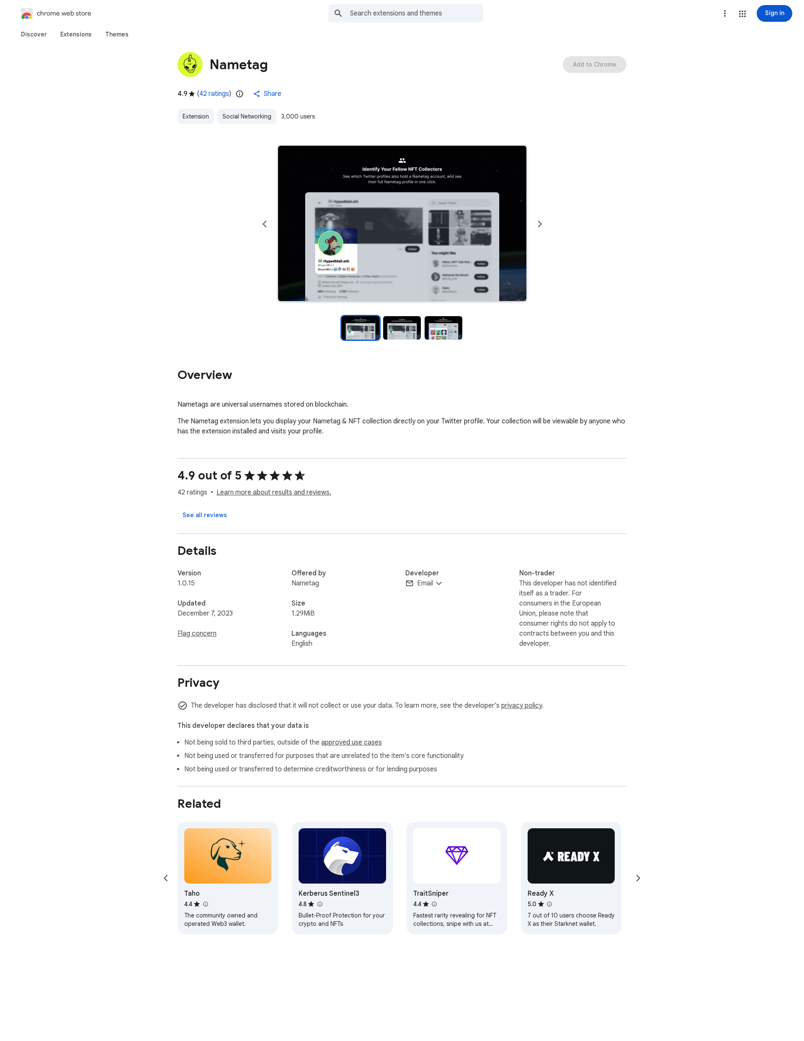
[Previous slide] (264, 224)
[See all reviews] (205, 515)
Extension (196, 116)
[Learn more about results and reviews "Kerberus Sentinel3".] (319, 904)
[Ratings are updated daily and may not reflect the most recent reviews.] (239, 93)
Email (425, 583)
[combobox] (416, 13)
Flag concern (197, 633)
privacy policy (521, 705)
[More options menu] (724, 13)
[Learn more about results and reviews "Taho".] (205, 904)
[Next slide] (539, 224)
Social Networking (246, 116)
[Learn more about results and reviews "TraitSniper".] (434, 904)
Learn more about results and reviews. (273, 492)
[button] (742, 13)
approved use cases (351, 742)
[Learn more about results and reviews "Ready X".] (549, 904)
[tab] (34, 34)
